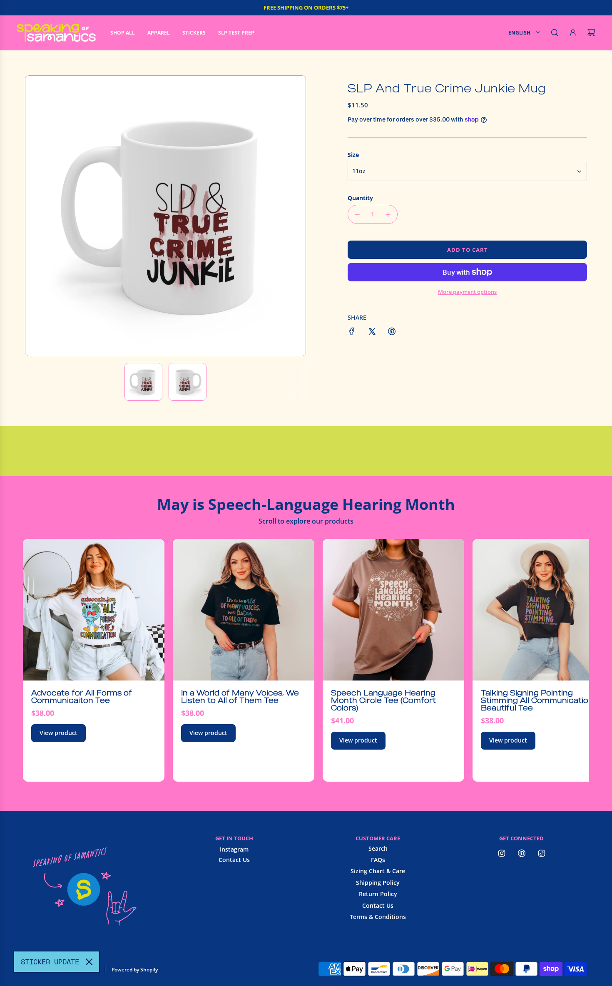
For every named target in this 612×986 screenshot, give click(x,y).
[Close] (89, 962)
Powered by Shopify (135, 969)
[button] (36, 215)
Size (353, 155)
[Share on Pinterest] (392, 332)
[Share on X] (372, 332)
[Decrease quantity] (357, 214)
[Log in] (573, 32)
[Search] (554, 32)
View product (58, 733)
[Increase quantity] (388, 214)
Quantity (360, 198)
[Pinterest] (521, 853)
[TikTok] (541, 853)
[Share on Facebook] (352, 332)
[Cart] (591, 32)
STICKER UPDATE (50, 961)
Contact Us (234, 860)
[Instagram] (502, 853)
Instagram (234, 849)
